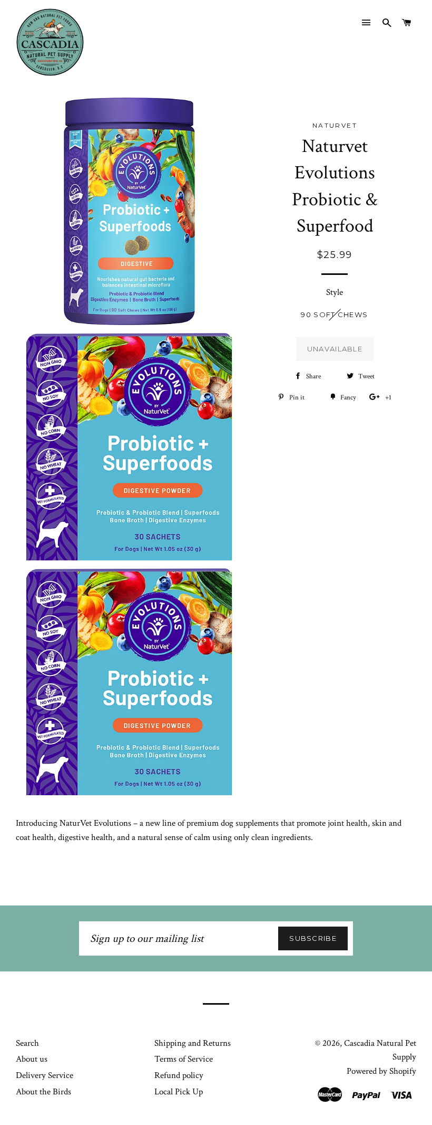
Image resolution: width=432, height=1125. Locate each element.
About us (31, 1059)
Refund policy (178, 1075)
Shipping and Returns (192, 1043)
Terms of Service (183, 1059)
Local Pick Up (178, 1092)
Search (27, 1043)
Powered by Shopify (381, 1071)
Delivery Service (44, 1075)
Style (334, 292)
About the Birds (43, 1092)
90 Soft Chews (334, 314)
